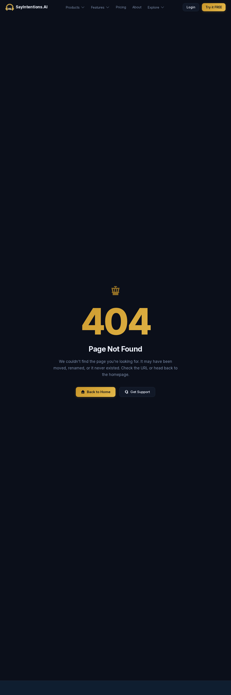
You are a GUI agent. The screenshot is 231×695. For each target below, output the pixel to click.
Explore (153, 7)
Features (97, 7)
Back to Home (99, 392)
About (136, 7)
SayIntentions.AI (31, 7)
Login (191, 7)
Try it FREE (214, 7)
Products (73, 7)
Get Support (140, 392)
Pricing (121, 7)
